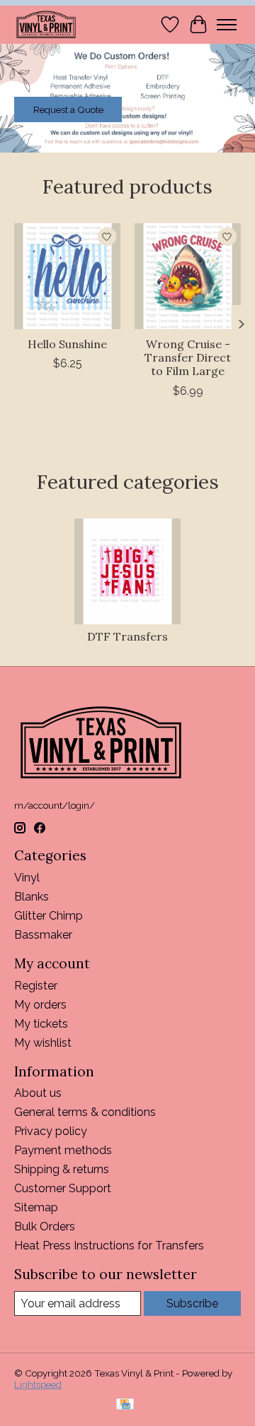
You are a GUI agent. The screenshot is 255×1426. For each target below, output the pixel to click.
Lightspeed (38, 1384)
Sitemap (36, 1207)
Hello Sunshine (67, 344)
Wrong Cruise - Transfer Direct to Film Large (187, 357)
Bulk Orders (44, 1226)
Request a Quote (68, 109)
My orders (40, 1004)
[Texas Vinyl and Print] (46, 24)
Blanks (31, 896)
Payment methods (63, 1150)
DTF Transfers (127, 636)
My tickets (41, 1023)
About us (38, 1093)
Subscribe (192, 1303)
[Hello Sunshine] (67, 276)
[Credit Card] (125, 1405)
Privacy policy (50, 1131)
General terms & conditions (85, 1112)
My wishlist (43, 1043)
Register (35, 985)
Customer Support (62, 1188)
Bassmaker (43, 934)
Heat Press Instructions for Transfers (109, 1245)
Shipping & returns (61, 1169)
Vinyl (27, 877)
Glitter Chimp (48, 915)
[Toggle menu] (226, 25)
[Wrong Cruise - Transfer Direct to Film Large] (188, 276)
